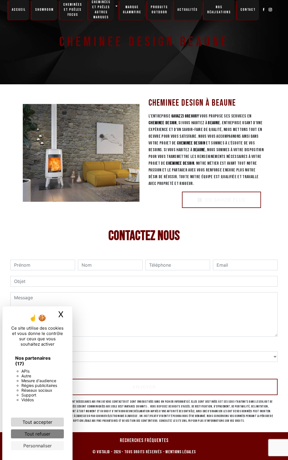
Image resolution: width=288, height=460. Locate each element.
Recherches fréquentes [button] (144, 440)
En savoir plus (225, 200)
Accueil (19, 10)
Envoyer (144, 387)
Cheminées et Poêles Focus (72, 10)
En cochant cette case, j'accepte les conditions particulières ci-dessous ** (95, 370)
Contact (248, 10)
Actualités (187, 10)
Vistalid (103, 452)
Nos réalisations (219, 9)
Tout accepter (37, 422)
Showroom (44, 10)
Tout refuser (37, 434)
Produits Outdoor (159, 9)
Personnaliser (37, 445)
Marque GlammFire (132, 9)
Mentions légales (180, 452)
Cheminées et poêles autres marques (101, 9)
